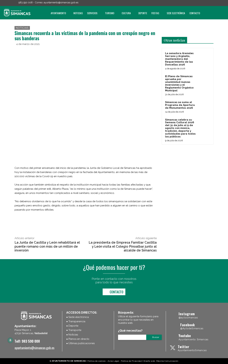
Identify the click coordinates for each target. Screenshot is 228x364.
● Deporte (72, 325)
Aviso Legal (113, 361)
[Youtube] (211, 3)
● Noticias (72, 334)
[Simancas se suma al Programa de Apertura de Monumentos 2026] (204, 106)
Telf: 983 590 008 (27, 341)
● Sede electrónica (77, 317)
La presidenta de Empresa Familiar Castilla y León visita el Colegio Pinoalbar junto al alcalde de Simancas (123, 246)
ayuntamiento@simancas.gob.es (61, 2)
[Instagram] (202, 3)
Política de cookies (96, 361)
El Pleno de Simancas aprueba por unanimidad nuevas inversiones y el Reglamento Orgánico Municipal (179, 83)
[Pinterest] (137, 49)
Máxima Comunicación (167, 361)
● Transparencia (75, 321)
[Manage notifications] (10, 340)
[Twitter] (207, 3)
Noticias (22, 27)
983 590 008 (26, 2)
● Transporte (73, 330)
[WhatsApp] (145, 49)
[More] (153, 49)
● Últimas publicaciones (80, 343)
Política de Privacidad (131, 361)
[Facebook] (197, 3)
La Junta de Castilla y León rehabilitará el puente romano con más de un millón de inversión (47, 246)
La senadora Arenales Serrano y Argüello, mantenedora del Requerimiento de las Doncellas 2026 (179, 59)
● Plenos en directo (77, 338)
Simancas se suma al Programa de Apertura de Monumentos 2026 (180, 105)
